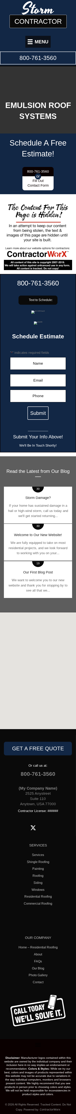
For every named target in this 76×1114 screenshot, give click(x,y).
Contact (38, 982)
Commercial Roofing (38, 903)
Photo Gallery (38, 975)
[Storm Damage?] (38, 505)
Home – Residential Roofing (38, 947)
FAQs (38, 961)
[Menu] (38, 1045)
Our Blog (38, 968)
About (38, 954)
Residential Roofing (38, 896)
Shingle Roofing (38, 862)
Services (38, 855)
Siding (38, 882)
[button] (38, 300)
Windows (38, 889)
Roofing (38, 875)
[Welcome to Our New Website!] (38, 542)
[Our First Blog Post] (38, 579)
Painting (38, 868)
